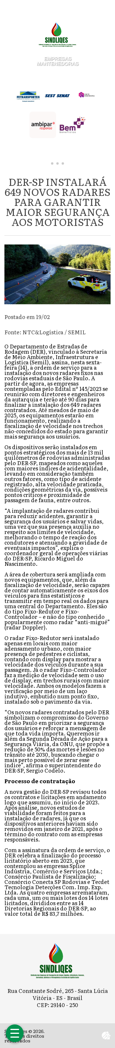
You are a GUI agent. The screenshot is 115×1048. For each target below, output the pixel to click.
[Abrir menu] (15, 1033)
